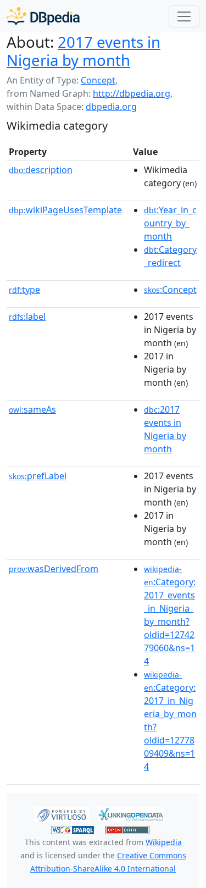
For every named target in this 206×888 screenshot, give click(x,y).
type (24, 290)
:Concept (170, 290)
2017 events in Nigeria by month (83, 50)
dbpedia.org (111, 107)
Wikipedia (164, 842)
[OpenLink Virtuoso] (61, 814)
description (41, 170)
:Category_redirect (170, 256)
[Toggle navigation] (184, 16)
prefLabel (37, 476)
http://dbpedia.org (131, 93)
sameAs (32, 409)
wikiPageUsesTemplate (65, 210)
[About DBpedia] (43, 16)
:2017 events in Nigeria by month (165, 429)
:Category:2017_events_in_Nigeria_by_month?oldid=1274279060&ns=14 (170, 615)
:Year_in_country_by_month (170, 223)
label (27, 316)
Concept (98, 80)
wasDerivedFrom (53, 569)
